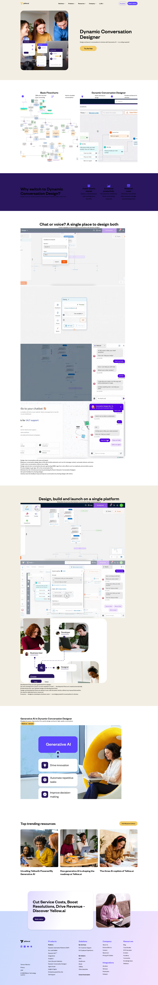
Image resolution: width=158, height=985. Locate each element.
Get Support (51, 974)
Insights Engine (52, 969)
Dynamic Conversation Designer (57, 964)
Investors (122, 3)
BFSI (80, 958)
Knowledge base (128, 961)
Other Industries (83, 969)
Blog (124, 945)
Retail (80, 964)
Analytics (50, 958)
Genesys (105, 969)
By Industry (82, 955)
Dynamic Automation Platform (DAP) (58, 947)
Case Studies (127, 947)
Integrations (51, 956)
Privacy (22, 967)
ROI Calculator (127, 950)
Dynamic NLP (52, 953)
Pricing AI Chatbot (108, 955)
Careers (105, 950)
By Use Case (82, 945)
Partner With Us (107, 947)
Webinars (126, 963)
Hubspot (105, 974)
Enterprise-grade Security (55, 972)
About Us (105, 945)
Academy (126, 955)
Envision (125, 953)
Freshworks (106, 971)
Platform (50, 945)
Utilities (81, 966)
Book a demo (132, 3)
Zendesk (105, 966)
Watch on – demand (27, 723)
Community (126, 958)
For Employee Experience (86, 950)
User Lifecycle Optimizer (55, 961)
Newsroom (106, 953)
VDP (21, 970)
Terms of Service (25, 964)
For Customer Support (85, 947)
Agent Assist (51, 966)
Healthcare (82, 961)
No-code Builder (52, 950)
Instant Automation (84, 974)
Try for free (88, 48)
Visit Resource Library (128, 823)
